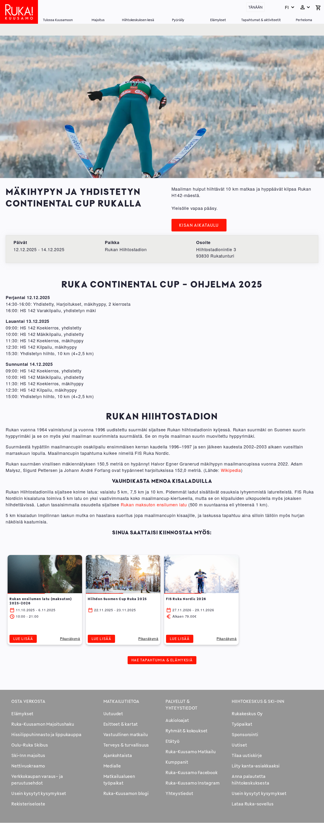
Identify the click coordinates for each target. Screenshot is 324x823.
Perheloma (304, 20)
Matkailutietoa (121, 701)
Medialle (112, 765)
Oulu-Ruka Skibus (29, 745)
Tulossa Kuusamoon (58, 20)
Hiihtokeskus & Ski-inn (258, 701)
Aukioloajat (177, 720)
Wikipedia (231, 470)
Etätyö (173, 741)
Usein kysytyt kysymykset (38, 793)
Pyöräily (178, 20)
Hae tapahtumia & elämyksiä (162, 660)
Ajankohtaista (117, 755)
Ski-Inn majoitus (28, 755)
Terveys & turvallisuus (126, 745)
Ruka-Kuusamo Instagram (193, 782)
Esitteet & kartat (120, 724)
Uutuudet (113, 713)
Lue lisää (23, 638)
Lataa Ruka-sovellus (253, 803)
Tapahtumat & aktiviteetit (261, 20)
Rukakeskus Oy (247, 713)
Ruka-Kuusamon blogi (126, 793)
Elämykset (218, 20)
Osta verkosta (28, 701)
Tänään (255, 7)
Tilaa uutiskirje (247, 755)
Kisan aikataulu (199, 225)
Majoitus (98, 20)
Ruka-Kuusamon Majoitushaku (42, 724)
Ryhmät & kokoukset (187, 730)
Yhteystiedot (179, 793)
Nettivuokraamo (28, 765)
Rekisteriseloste (28, 803)
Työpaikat (242, 724)
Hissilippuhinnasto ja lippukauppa (46, 734)
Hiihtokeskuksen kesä (138, 20)
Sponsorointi (245, 734)
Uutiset (239, 745)
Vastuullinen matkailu (125, 734)
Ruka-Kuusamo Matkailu (191, 751)
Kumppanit (177, 762)
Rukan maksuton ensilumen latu (154, 504)
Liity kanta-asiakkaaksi (256, 765)
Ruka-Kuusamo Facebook (192, 772)
